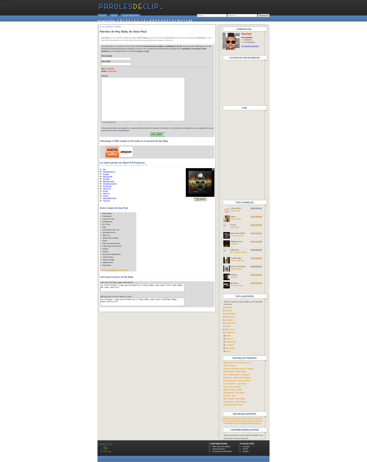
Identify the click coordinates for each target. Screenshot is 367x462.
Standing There (108, 262)
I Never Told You (237, 261)
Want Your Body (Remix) (111, 243)
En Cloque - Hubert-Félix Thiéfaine (237, 378)
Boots (245, 421)
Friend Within (229, 423)
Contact (246, 451)
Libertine (234, 244)
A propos (246, 447)
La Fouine (230, 345)
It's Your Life (107, 186)
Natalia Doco (236, 421)
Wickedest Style (108, 181)
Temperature (107, 216)
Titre (103, 69)
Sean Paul (246, 34)
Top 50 (114, 16)
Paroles (104, 76)
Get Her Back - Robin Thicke (234, 372)
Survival (234, 277)
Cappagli (225, 419)
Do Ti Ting (106, 224)
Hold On (105, 251)
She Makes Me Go (109, 232)
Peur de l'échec (237, 286)
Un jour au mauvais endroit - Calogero (238, 369)
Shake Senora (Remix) (111, 238)
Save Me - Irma (229, 396)
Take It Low (107, 188)
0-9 (190, 20)
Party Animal (236, 219)
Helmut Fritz (230, 333)
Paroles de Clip (130, 9)
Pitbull (227, 326)
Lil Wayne (229, 320)
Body (104, 227)
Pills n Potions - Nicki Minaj (234, 399)
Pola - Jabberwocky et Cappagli (236, 375)
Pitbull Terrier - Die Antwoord (235, 402)
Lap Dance (235, 227)
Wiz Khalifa (230, 348)
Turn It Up (106, 200)
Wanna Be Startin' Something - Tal (237, 363)
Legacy (105, 196)
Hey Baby (106, 179)
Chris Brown (231, 342)
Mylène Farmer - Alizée (232, 390)
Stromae (228, 311)
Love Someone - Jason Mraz (234, 384)
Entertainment (107, 221)
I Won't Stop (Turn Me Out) (112, 246)
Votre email (105, 61)
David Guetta (230, 323)
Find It (105, 241)
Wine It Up (106, 235)
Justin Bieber (230, 314)
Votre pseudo (106, 56)
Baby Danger (107, 213)
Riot (104, 169)
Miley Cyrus (230, 329)
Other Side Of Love (109, 198)
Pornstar (106, 174)
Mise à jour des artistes (221, 447)
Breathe (105, 249)
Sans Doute (235, 211)
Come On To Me (108, 219)
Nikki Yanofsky (255, 421)
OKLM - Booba (229, 366)
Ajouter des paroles (131, 16)
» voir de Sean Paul (114, 270)
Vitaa (228, 351)
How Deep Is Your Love (111, 230)
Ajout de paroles (218, 449)
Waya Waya (107, 265)
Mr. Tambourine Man (239, 252)
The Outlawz (241, 423)
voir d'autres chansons (250, 46)
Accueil (103, 16)
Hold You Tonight (108, 260)
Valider (156, 134)
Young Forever (236, 269)
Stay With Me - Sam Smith (233, 393)
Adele (228, 336)
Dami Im (252, 419)
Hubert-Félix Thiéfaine (239, 419)
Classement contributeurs (222, 451)
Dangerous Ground (109, 183)
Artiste (104, 71)
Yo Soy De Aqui (237, 236)
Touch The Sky (108, 257)
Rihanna (228, 307)
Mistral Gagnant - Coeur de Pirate (236, 381)
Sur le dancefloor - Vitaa (233, 405)
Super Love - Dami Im (232, 387)
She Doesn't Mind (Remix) (112, 254)
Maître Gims (230, 317)
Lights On (106, 193)
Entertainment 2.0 (109, 171)
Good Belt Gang (253, 423)
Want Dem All (107, 176)
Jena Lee (229, 339)
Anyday (105, 191)
